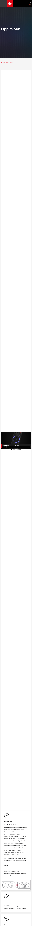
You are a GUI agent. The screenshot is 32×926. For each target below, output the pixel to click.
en (30, 4)
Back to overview (7, 63)
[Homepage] (10, 3)
